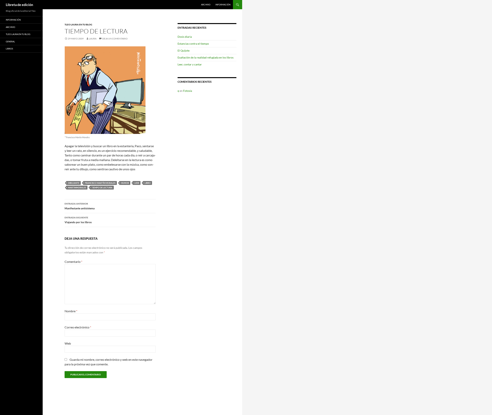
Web (68, 343)
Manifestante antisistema (80, 206)
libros (9, 48)
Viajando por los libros (78, 220)
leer (136, 183)
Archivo (205, 4)
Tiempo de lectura (101, 187)
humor (125, 183)
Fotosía (187, 90)
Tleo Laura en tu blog (78, 24)
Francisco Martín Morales (100, 183)
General (10, 41)
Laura (92, 38)
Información (222, 4)
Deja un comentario (115, 38)
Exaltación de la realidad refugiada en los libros (206, 57)
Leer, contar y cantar (190, 64)
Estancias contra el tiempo (193, 43)
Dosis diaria (185, 36)
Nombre (71, 311)
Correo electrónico (78, 327)
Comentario (73, 261)
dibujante (73, 183)
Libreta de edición (19, 5)
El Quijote (183, 50)
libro (148, 183)
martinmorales (77, 187)
